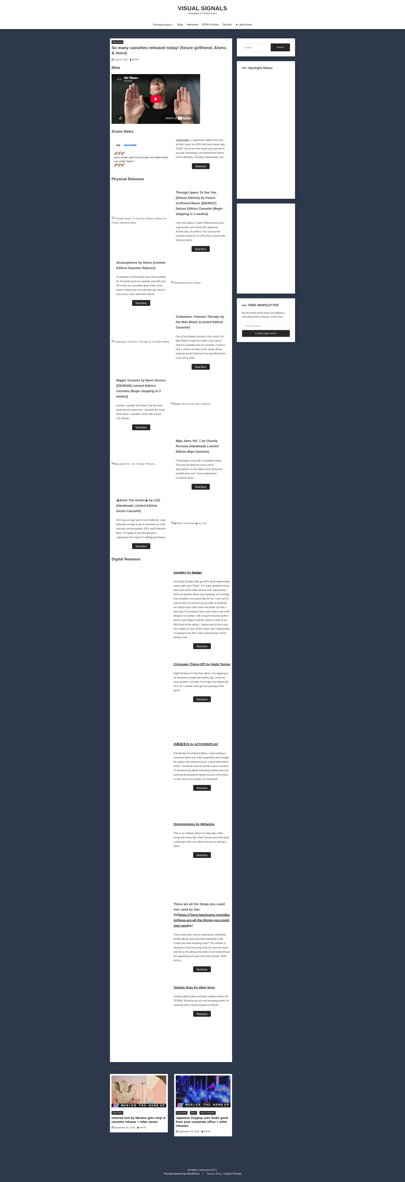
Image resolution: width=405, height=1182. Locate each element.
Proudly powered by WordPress (182, 1173)
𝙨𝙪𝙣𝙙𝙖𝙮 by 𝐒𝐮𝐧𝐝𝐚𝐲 (188, 572)
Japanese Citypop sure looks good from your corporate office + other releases (202, 1121)
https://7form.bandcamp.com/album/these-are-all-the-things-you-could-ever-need (202, 920)
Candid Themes (232, 1173)
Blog (180, 24)
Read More (200, 249)
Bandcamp (200, 166)
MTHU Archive (210, 24)
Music (193, 1113)
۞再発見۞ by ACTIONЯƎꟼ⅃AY (196, 744)
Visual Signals (202, 8)
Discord (227, 24)
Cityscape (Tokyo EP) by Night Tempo (202, 664)
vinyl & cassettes (207, 1113)
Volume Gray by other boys (194, 987)
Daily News (117, 42)
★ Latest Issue (243, 24)
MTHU (135, 59)
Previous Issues (162, 24)
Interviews (192, 24)
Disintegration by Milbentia (194, 824)
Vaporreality (182, 140)
